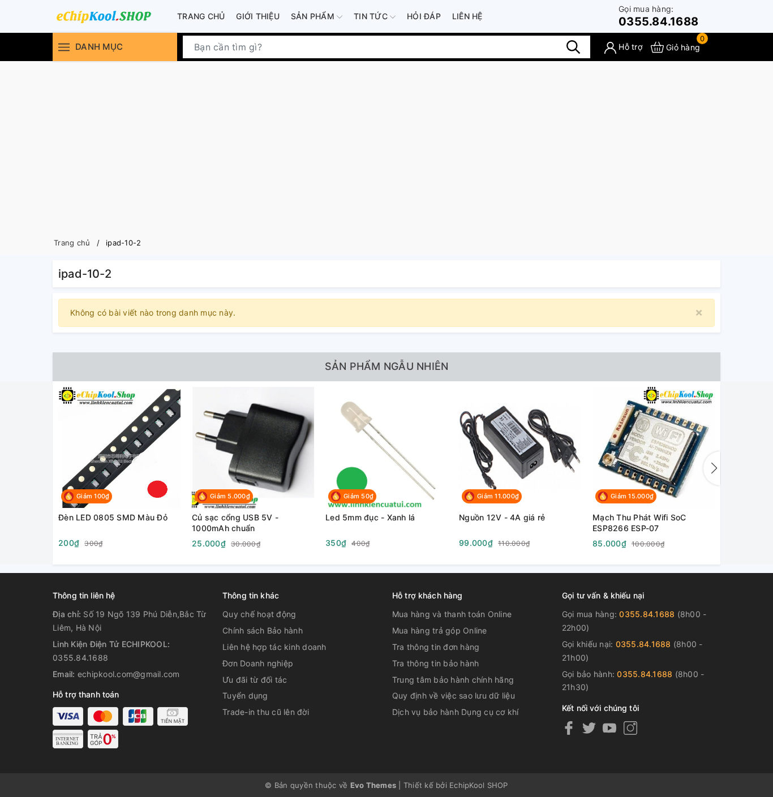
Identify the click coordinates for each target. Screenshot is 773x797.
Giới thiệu (258, 16)
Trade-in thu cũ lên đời (265, 712)
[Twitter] (589, 728)
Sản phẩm (314, 16)
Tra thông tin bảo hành (435, 663)
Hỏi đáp (424, 16)
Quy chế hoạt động (259, 614)
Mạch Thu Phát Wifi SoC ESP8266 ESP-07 (639, 522)
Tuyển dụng (245, 695)
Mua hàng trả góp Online (439, 630)
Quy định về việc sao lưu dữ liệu (453, 695)
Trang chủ (201, 16)
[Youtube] (609, 728)
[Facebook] (569, 728)
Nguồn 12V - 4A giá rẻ (502, 517)
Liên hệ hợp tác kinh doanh (274, 647)
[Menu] (64, 47)
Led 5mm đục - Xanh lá (370, 517)
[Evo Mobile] (103, 16)
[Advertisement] (386, 146)
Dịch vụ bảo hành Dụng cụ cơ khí (455, 712)
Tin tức (372, 16)
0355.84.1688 (658, 16)
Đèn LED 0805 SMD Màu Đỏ (113, 517)
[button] (711, 468)
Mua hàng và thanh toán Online (452, 614)
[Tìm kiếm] (573, 46)
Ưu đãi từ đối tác (254, 679)
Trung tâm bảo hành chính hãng (453, 679)
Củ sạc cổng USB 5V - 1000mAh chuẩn (235, 522)
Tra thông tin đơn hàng (436, 647)
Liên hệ (467, 16)
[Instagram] (630, 728)
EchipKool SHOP (478, 785)
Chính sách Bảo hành (262, 630)
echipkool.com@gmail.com (129, 674)
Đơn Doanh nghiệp (257, 663)
